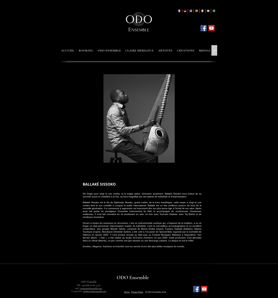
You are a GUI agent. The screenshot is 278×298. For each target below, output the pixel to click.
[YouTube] (211, 28)
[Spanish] (196, 11)
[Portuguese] (214, 11)
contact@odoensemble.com (91, 288)
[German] (185, 11)
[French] (179, 11)
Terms (127, 292)
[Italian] (202, 11)
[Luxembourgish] (208, 11)
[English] (191, 11)
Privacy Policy (137, 292)
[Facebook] (203, 28)
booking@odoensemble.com (94, 291)
